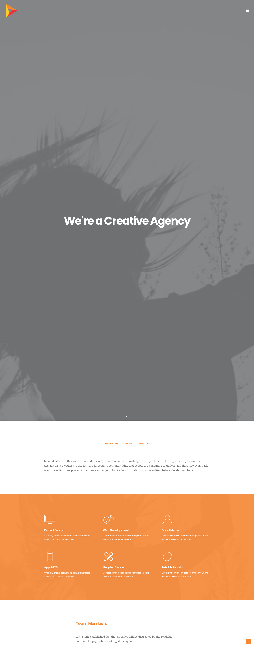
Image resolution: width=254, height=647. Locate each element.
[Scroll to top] (248, 641)
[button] (247, 10)
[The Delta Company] (12, 10)
